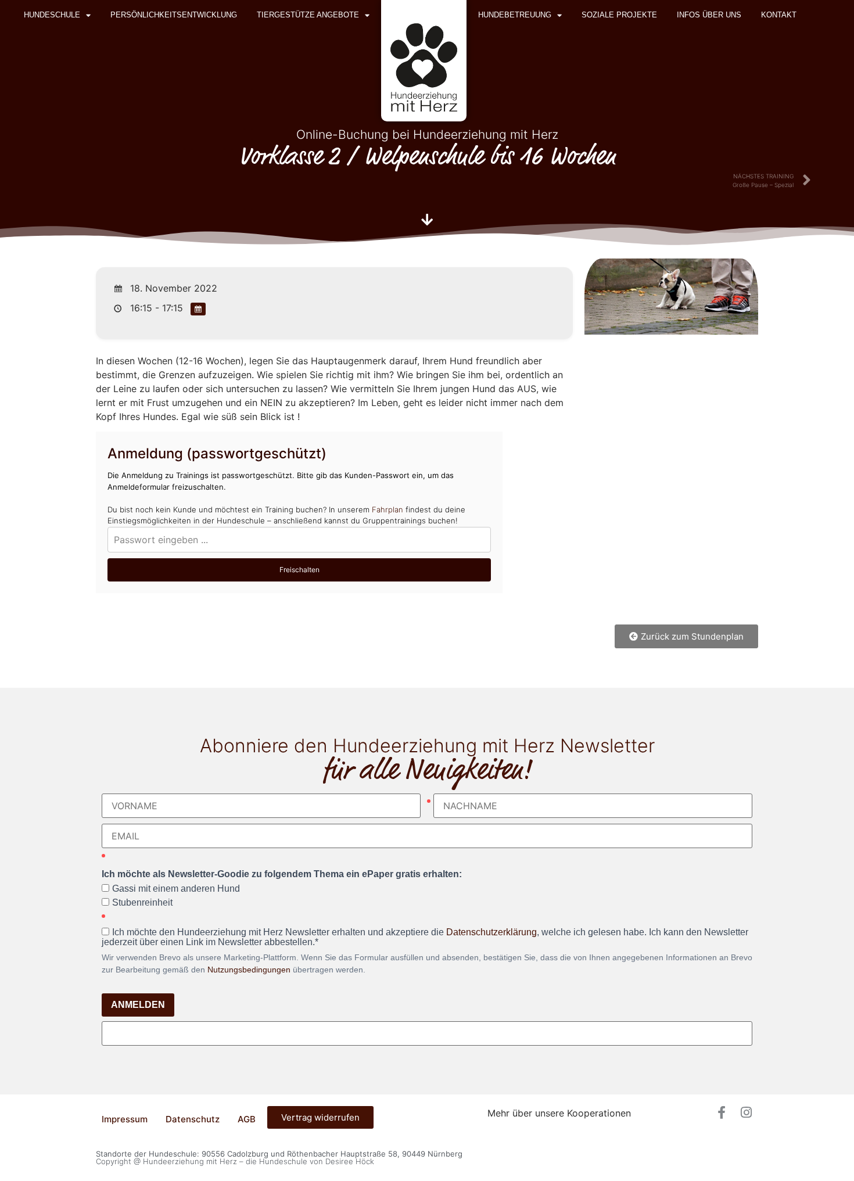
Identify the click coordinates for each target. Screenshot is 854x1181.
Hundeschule (52, 14)
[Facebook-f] (721, 1112)
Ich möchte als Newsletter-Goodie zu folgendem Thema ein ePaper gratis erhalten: (282, 874)
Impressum (125, 1119)
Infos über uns (709, 14)
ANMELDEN (138, 1005)
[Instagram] (746, 1112)
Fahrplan (387, 509)
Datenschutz (193, 1119)
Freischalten (299, 569)
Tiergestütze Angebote (308, 14)
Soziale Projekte (619, 14)
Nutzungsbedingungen (248, 969)
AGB (247, 1119)
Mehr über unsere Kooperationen (559, 1113)
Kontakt (778, 14)
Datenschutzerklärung (491, 932)
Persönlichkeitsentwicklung (173, 14)
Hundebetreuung (514, 14)
